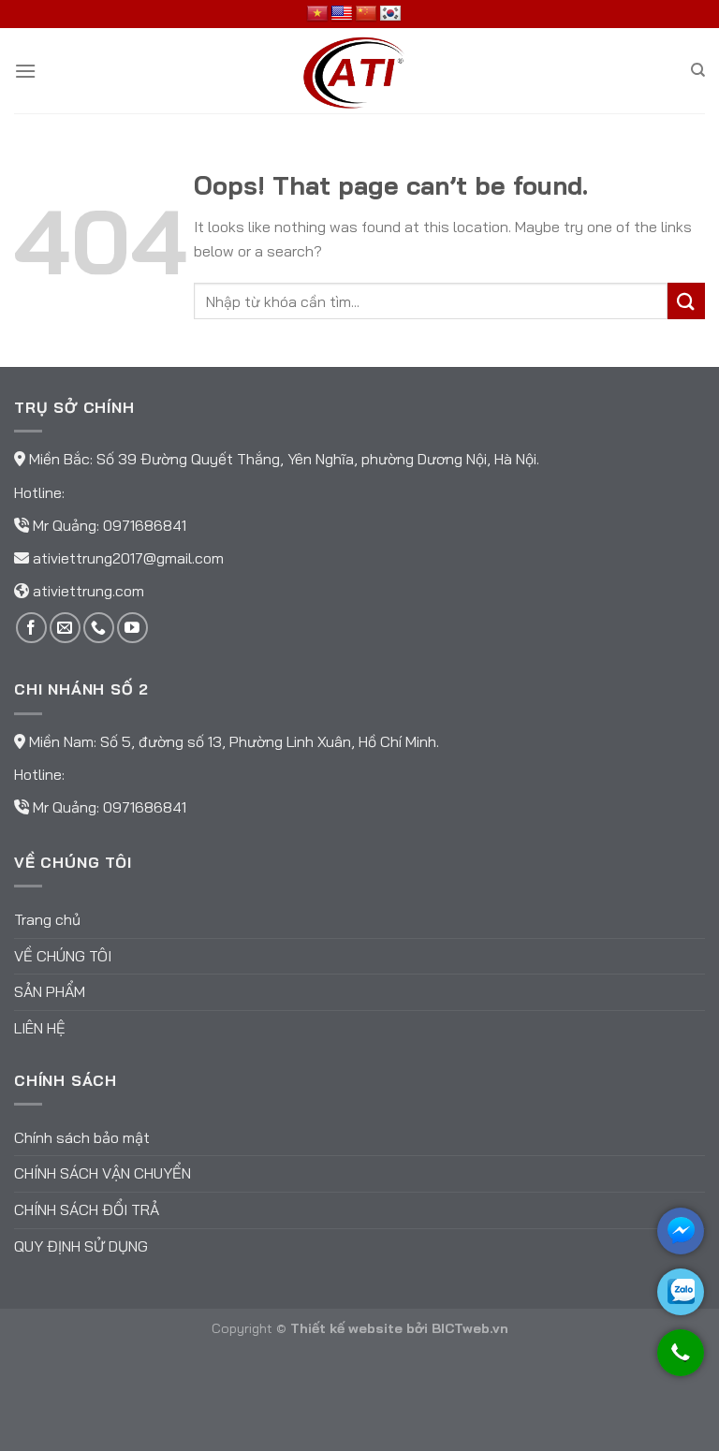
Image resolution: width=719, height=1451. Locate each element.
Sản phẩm (49, 991)
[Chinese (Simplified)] (366, 14)
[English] (341, 14)
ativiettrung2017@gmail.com (128, 558)
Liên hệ (40, 1028)
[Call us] (98, 627)
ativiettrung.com (88, 590)
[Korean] (390, 14)
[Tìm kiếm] (698, 70)
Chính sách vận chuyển (102, 1173)
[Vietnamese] (317, 14)
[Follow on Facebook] (31, 627)
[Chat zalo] (680, 1291)
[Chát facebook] (680, 1231)
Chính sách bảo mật (82, 1137)
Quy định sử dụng (81, 1246)
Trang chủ (47, 919)
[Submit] (686, 301)
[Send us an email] (65, 627)
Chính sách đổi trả (86, 1209)
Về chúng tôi (62, 955)
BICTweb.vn (470, 1328)
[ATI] (359, 70)
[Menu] (25, 71)
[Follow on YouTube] (132, 627)
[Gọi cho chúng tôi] (680, 1361)
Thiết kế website (346, 1328)
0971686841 (144, 525)
